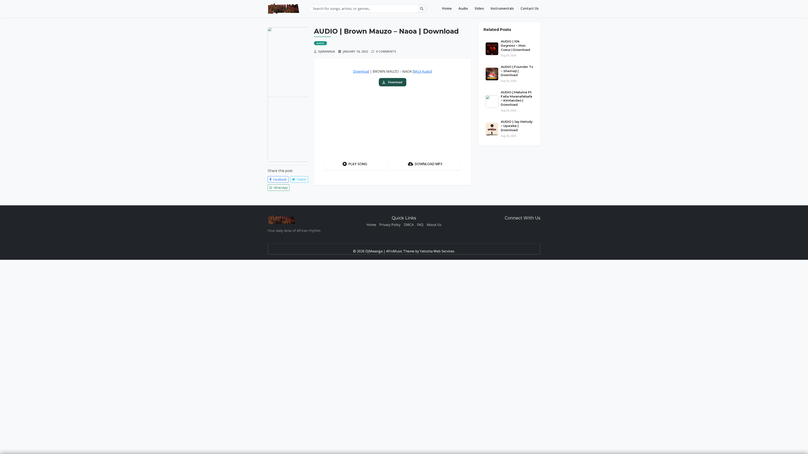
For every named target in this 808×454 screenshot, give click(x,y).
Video (479, 8)
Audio (463, 8)
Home (447, 8)
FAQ (420, 224)
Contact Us (530, 8)
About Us (434, 224)
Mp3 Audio (422, 71)
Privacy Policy (389, 224)
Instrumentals (502, 8)
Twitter (301, 179)
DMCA (409, 224)
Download (361, 71)
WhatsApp (280, 188)
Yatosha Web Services (437, 251)
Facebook (279, 179)
